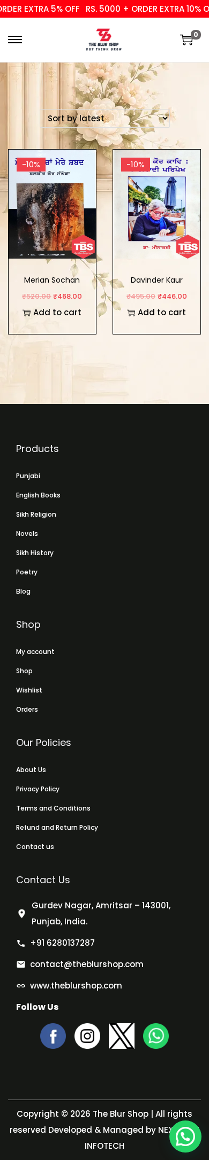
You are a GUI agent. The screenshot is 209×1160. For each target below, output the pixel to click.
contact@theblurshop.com (87, 964)
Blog (23, 591)
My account (35, 651)
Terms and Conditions (53, 808)
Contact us (35, 846)
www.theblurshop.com (76, 985)
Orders (27, 709)
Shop (24, 670)
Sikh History (35, 552)
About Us (31, 769)
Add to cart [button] (57, 312)
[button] (185, 1136)
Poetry (27, 572)
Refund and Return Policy (57, 827)
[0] (186, 39)
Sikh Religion (36, 514)
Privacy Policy (37, 788)
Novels (27, 533)
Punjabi (28, 475)
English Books (38, 495)
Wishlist (29, 690)
